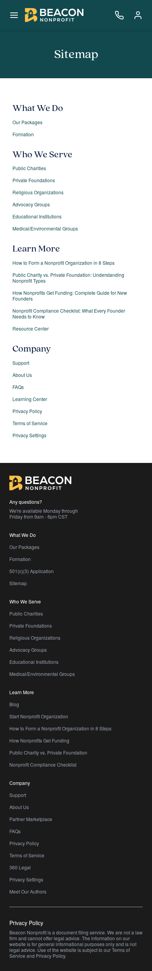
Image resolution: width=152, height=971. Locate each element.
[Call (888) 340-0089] (119, 15)
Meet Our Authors (27, 891)
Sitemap (18, 583)
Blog (14, 704)
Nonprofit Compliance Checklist (42, 764)
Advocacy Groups (31, 204)
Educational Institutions (37, 216)
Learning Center (29, 399)
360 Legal (20, 867)
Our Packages (27, 122)
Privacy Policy (27, 411)
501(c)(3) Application (31, 571)
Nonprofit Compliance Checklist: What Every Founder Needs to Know (68, 313)
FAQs (18, 387)
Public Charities (29, 168)
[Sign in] (138, 15)
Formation (23, 134)
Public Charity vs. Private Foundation (48, 752)
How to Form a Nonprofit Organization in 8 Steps (63, 263)
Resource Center (30, 328)
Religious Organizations (38, 192)
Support (20, 363)
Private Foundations (33, 180)
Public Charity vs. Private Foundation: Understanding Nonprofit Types (68, 277)
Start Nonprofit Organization (38, 716)
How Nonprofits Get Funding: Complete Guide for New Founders (69, 295)
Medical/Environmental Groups (45, 228)
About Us (22, 375)
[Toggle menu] (14, 15)
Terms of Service (30, 423)
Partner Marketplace (30, 819)
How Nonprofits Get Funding (39, 740)
